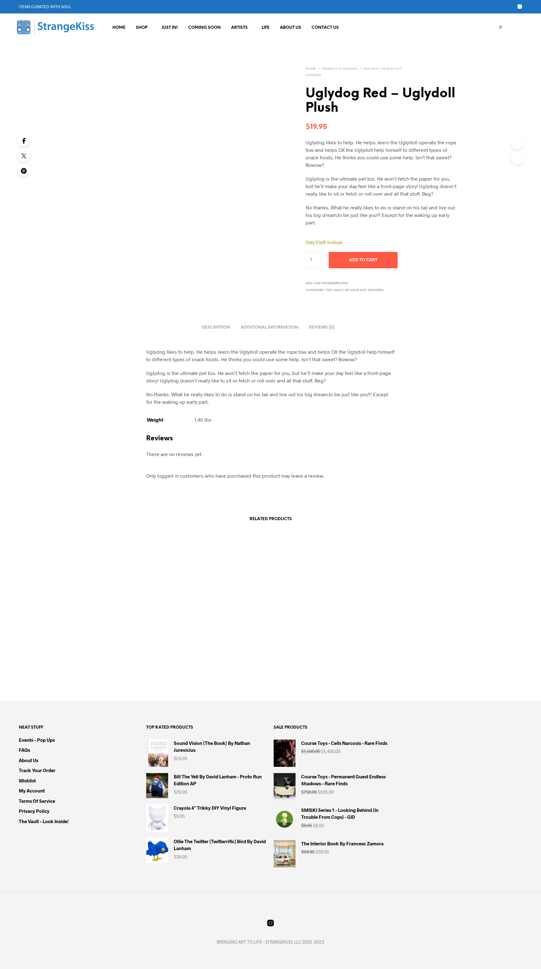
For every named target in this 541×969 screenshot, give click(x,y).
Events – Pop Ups (37, 740)
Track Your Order (37, 770)
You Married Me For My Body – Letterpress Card (413, 648)
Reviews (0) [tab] (321, 328)
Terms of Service (37, 801)
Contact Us (325, 28)
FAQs (24, 750)
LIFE (266, 28)
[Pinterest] (24, 171)
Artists (239, 28)
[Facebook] (24, 140)
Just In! (170, 28)
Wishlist (27, 780)
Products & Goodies (339, 69)
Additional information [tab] (269, 328)
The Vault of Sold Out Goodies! (355, 290)
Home (119, 28)
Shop (141, 28)
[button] (497, 27)
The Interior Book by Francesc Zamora (117, 648)
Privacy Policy (34, 811)
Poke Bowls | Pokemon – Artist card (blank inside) (318, 648)
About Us (290, 28)
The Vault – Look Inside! (44, 821)
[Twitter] (24, 156)
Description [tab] (216, 328)
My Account (32, 790)
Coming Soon (204, 28)
